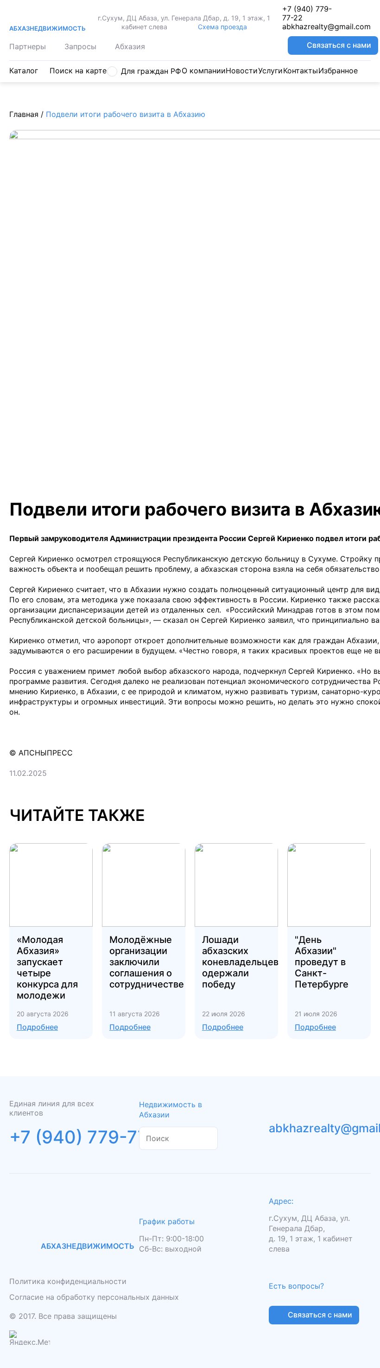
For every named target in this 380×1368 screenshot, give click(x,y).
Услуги (270, 70)
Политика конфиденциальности (68, 1281)
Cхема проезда (222, 27)
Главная (23, 114)
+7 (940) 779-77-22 (307, 13)
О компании (204, 70)
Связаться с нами (339, 45)
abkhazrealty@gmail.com (326, 26)
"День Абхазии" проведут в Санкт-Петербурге (321, 962)
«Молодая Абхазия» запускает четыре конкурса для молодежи (47, 967)
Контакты (300, 70)
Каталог (23, 70)
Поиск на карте (78, 70)
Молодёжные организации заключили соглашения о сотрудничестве (146, 962)
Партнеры (27, 46)
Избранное (338, 70)
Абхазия (130, 46)
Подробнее (37, 1027)
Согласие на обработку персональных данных (94, 1297)
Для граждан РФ (151, 71)
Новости (242, 70)
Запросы (80, 46)
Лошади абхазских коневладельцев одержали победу (240, 962)
